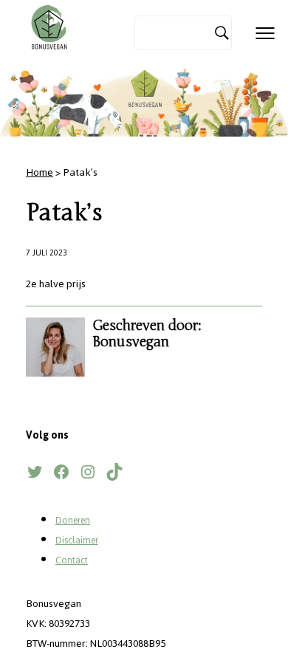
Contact (71, 560)
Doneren (72, 520)
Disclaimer (76, 540)
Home (39, 172)
